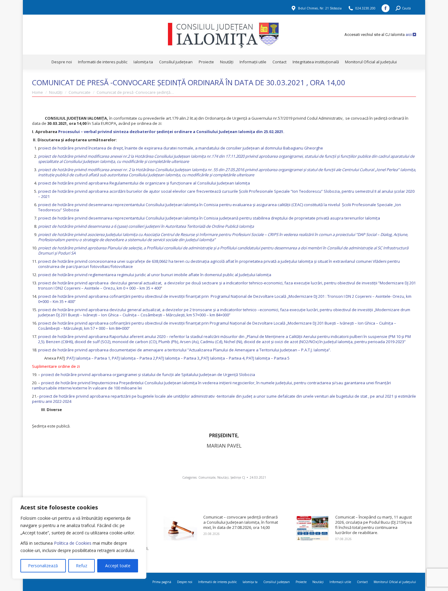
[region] (79, 538)
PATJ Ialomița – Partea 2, (134, 358)
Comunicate (206, 477)
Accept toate (117, 565)
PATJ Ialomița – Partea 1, (89, 358)
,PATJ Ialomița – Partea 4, (223, 358)
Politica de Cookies (72, 543)
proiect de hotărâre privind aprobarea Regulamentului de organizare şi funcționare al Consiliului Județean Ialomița (144, 183)
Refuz (81, 565)
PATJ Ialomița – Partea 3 (177, 358)
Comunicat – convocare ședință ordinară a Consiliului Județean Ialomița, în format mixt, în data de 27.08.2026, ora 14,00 (240, 522)
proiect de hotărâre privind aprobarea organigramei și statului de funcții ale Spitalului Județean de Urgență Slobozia (147, 374)
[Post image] (180, 528)
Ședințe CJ (237, 477)
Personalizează (43, 565)
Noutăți (223, 477)
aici (409, 34)
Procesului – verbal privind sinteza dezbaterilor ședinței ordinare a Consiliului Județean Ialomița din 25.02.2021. (170, 131)
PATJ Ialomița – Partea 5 (268, 358)
